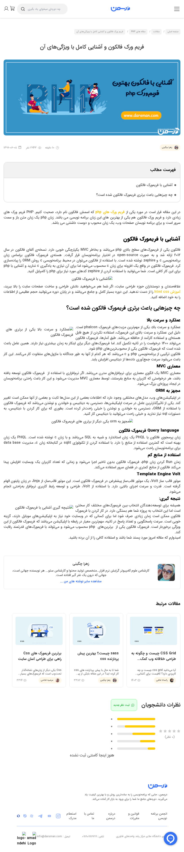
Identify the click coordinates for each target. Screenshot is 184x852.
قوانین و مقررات (133, 815)
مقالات (156, 31)
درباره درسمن (110, 815)
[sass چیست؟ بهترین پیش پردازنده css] (96, 650)
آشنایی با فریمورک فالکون (154, 185)
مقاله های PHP (138, 31)
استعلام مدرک (71, 815)
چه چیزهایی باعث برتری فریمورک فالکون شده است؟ (134, 195)
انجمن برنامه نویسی (159, 815)
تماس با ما (89, 815)
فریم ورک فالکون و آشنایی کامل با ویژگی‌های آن (99, 31)
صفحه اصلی (172, 31)
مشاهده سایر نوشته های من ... (81, 581)
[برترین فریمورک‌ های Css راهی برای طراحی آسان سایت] (39, 650)
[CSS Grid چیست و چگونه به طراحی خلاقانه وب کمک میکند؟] (153, 650)
